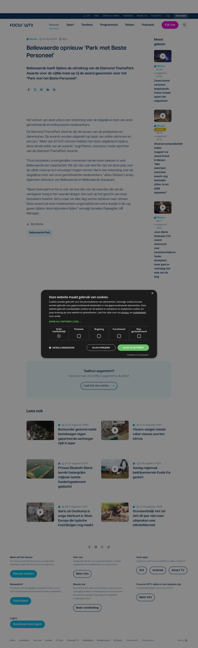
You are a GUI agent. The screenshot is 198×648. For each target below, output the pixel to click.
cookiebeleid (139, 312)
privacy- (125, 312)
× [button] (152, 293)
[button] (99, 321)
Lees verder (55, 316)
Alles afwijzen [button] (101, 347)
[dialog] (99, 324)
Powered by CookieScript (138, 355)
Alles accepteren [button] (133, 347)
